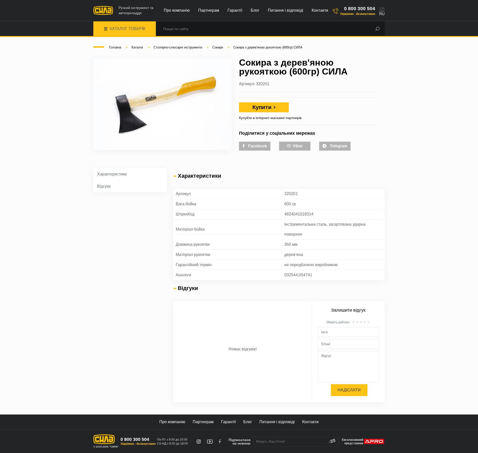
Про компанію (177, 10)
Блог (255, 10)
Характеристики (112, 174)
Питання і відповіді (285, 10)
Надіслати (349, 390)
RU (382, 14)
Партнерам (208, 10)
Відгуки (104, 186)
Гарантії (235, 10)
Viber (297, 146)
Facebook (257, 146)
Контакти (320, 10)
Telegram (338, 146)
